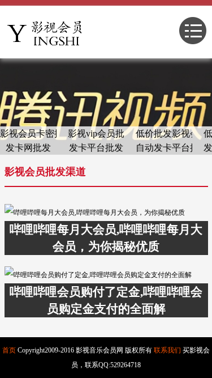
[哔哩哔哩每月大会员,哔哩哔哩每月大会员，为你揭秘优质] (106, 212)
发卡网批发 (28, 147)
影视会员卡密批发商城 (28, 133)
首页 (9, 350)
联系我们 (167, 350)
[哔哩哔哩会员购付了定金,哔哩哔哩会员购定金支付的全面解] (106, 274)
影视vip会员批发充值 (96, 133)
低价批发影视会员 (164, 133)
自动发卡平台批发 (164, 147)
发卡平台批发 (96, 147)
